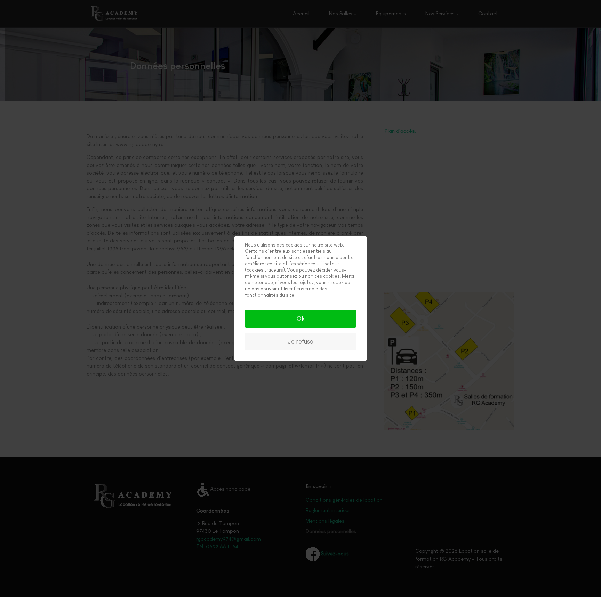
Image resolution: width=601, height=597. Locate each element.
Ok (301, 318)
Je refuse (300, 341)
